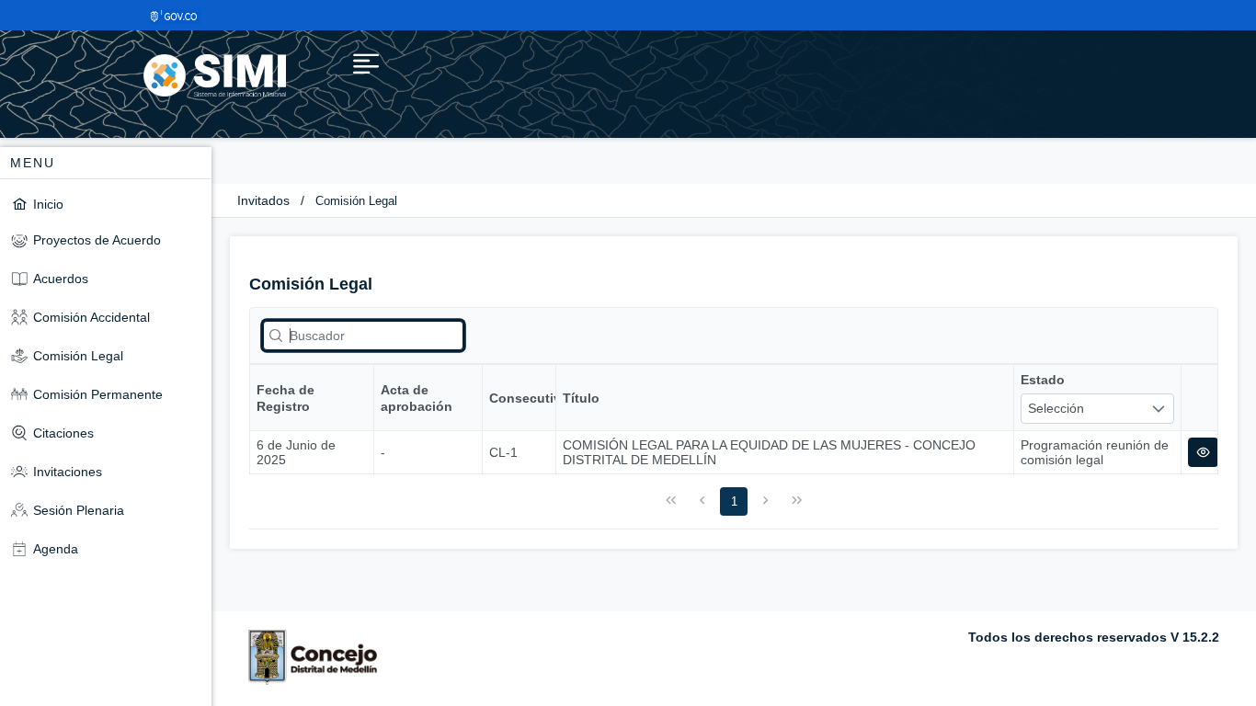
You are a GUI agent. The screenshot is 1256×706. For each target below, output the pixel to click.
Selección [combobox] (1056, 408)
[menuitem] (105, 204)
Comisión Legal (356, 201)
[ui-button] (1203, 452)
